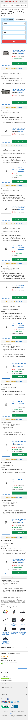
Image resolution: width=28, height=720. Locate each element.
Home (2, 9)
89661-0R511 (20, 444)
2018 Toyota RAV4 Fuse (5, 615)
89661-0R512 (21, 482)
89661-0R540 (21, 562)
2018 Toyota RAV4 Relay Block (14, 633)
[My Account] (23, 2)
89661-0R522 (21, 287)
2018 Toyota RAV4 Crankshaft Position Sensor (5, 633)
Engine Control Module (16, 9)
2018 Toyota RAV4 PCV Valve (22, 615)
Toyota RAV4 (7, 9)
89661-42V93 (20, 131)
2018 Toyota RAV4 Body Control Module (14, 624)
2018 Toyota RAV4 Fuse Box (22, 624)
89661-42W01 (21, 53)
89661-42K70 (21, 249)
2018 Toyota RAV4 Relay (14, 615)
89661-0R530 (21, 366)
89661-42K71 (21, 404)
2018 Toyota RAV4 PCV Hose (5, 624)
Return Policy (13, 711)
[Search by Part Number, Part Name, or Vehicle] (25, 5)
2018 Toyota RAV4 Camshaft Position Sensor (5, 642)
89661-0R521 (21, 171)
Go (14, 41)
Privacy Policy (21, 711)
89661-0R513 (21, 327)
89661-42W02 (21, 209)
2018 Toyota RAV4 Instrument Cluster (22, 633)
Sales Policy (6, 711)
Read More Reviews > (22, 668)
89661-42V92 (20, 522)
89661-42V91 (20, 92)
